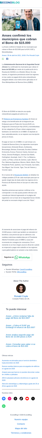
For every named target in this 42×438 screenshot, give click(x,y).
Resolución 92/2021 (21, 175)
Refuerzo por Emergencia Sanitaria (16, 119)
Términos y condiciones (21, 433)
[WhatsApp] (3, 59)
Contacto (21, 424)
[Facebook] (7, 59)
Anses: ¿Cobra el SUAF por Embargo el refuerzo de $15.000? (20, 326)
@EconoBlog (21, 272)
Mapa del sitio (21, 428)
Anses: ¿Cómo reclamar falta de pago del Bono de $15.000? (20, 317)
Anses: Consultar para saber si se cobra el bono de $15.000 (20, 345)
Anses (4, 55)
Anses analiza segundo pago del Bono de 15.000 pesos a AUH (20, 336)
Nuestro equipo (21, 419)
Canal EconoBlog (26, 269)
